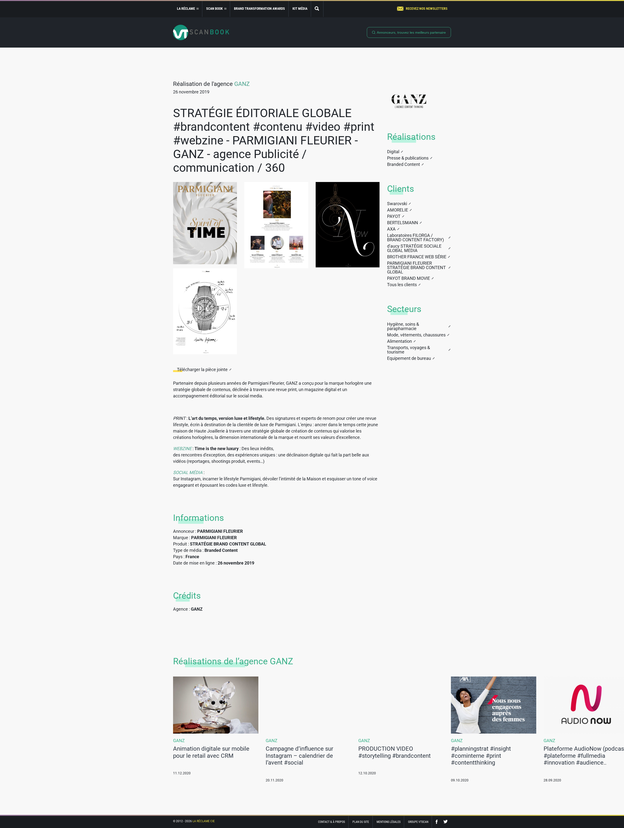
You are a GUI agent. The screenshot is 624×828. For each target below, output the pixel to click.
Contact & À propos (331, 822)
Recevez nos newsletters (427, 8)
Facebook (438, 822)
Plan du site (360, 822)
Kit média (299, 8)
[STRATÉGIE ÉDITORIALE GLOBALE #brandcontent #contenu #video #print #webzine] (205, 223)
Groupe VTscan (418, 822)
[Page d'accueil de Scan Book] (201, 32)
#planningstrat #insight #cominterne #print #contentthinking (481, 755)
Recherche (317, 9)
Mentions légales (388, 822)
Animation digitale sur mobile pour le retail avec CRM (211, 752)
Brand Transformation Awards (259, 8)
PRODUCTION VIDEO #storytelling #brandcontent (394, 752)
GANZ (242, 84)
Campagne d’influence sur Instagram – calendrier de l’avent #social (299, 755)
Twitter (445, 822)
